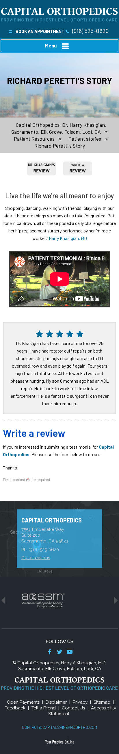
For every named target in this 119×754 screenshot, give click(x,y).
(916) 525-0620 (90, 30)
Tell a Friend (43, 708)
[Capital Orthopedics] (59, 14)
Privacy (80, 702)
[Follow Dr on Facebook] (49, 652)
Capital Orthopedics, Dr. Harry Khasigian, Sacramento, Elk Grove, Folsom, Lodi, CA (58, 128)
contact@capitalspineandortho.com (59, 727)
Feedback (15, 708)
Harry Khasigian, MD (68, 238)
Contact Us (73, 708)
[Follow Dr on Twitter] (60, 652)
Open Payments (23, 702)
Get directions (35, 557)
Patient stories (84, 138)
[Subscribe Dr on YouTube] (70, 652)
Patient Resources (34, 138)
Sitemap (102, 702)
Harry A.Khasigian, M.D (83, 662)
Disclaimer (56, 702)
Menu (51, 45)
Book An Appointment (40, 31)
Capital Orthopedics (51, 520)
